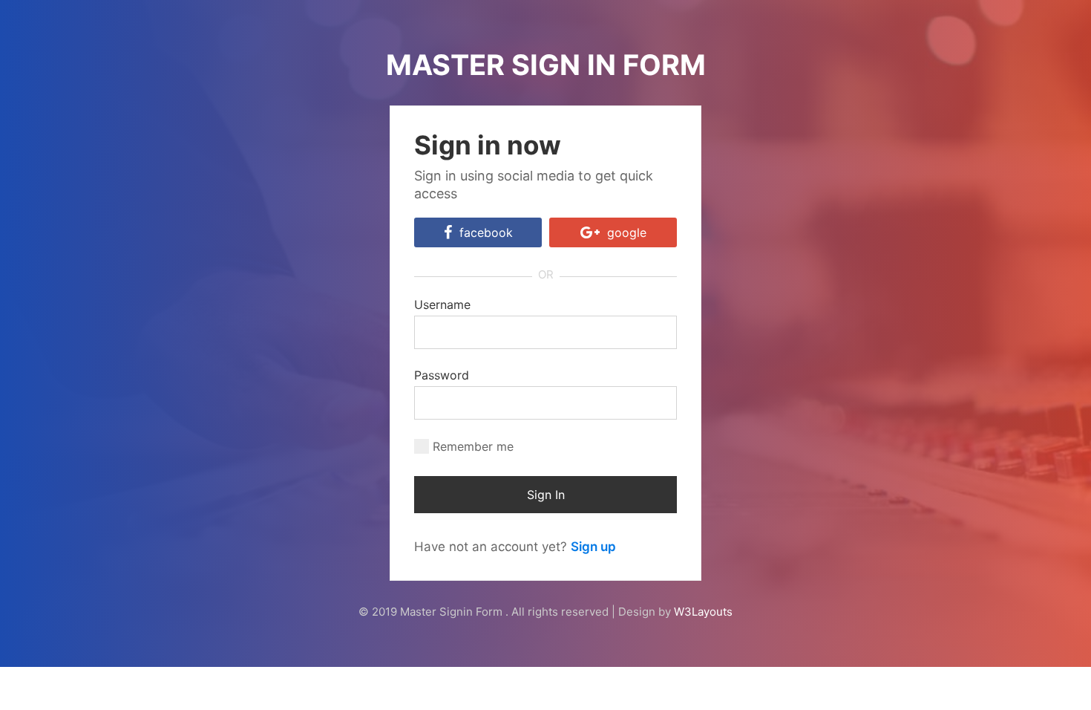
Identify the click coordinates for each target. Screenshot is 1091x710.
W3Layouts (703, 612)
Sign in (546, 494)
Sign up (593, 546)
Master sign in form (546, 65)
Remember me (473, 446)
